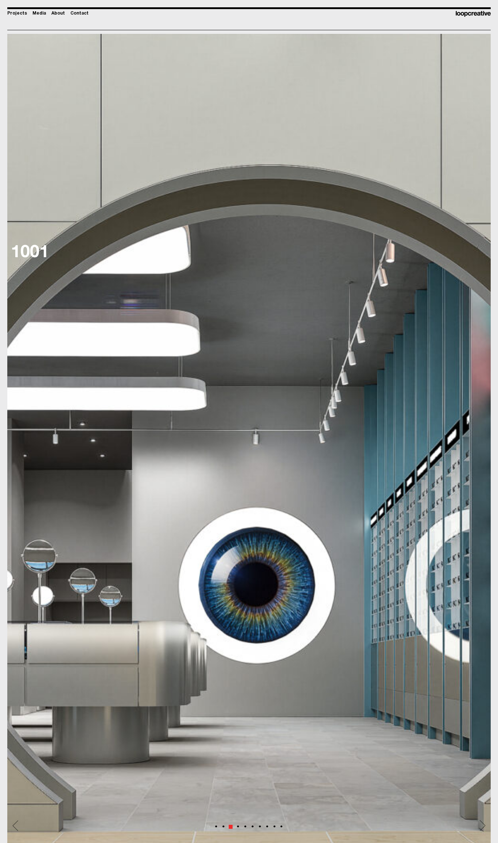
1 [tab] (216, 822)
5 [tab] (246, 822)
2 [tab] (224, 822)
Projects (17, 13)
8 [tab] (267, 822)
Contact (79, 13)
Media (39, 13)
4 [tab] (238, 822)
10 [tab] (284, 822)
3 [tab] (231, 822)
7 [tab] (260, 822)
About (58, 13)
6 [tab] (253, 822)
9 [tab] (275, 822)
